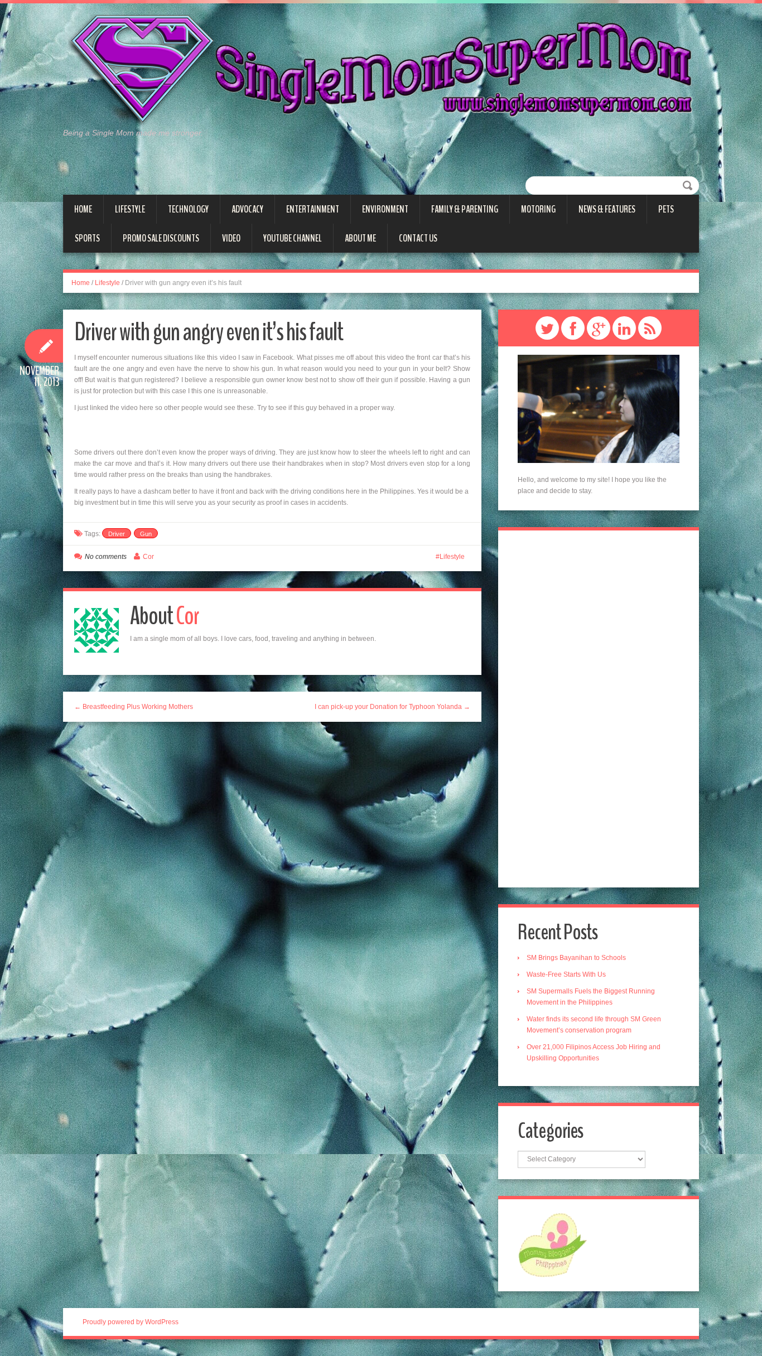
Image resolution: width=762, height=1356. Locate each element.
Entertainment (312, 209)
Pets (666, 209)
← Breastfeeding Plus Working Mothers (133, 707)
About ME (360, 238)
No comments (106, 557)
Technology (188, 209)
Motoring (538, 209)
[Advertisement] (598, 709)
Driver (116, 533)
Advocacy (247, 209)
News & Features (606, 209)
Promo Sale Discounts (161, 238)
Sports (87, 238)
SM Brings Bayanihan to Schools (576, 958)
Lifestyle (130, 209)
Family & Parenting (464, 209)
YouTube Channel (292, 238)
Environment (385, 209)
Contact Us (418, 238)
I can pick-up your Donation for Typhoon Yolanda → (392, 707)
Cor (148, 557)
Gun (146, 533)
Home (83, 209)
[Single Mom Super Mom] (381, 70)
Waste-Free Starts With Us (566, 974)
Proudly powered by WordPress (131, 1322)
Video (231, 238)
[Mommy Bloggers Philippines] (552, 1244)
